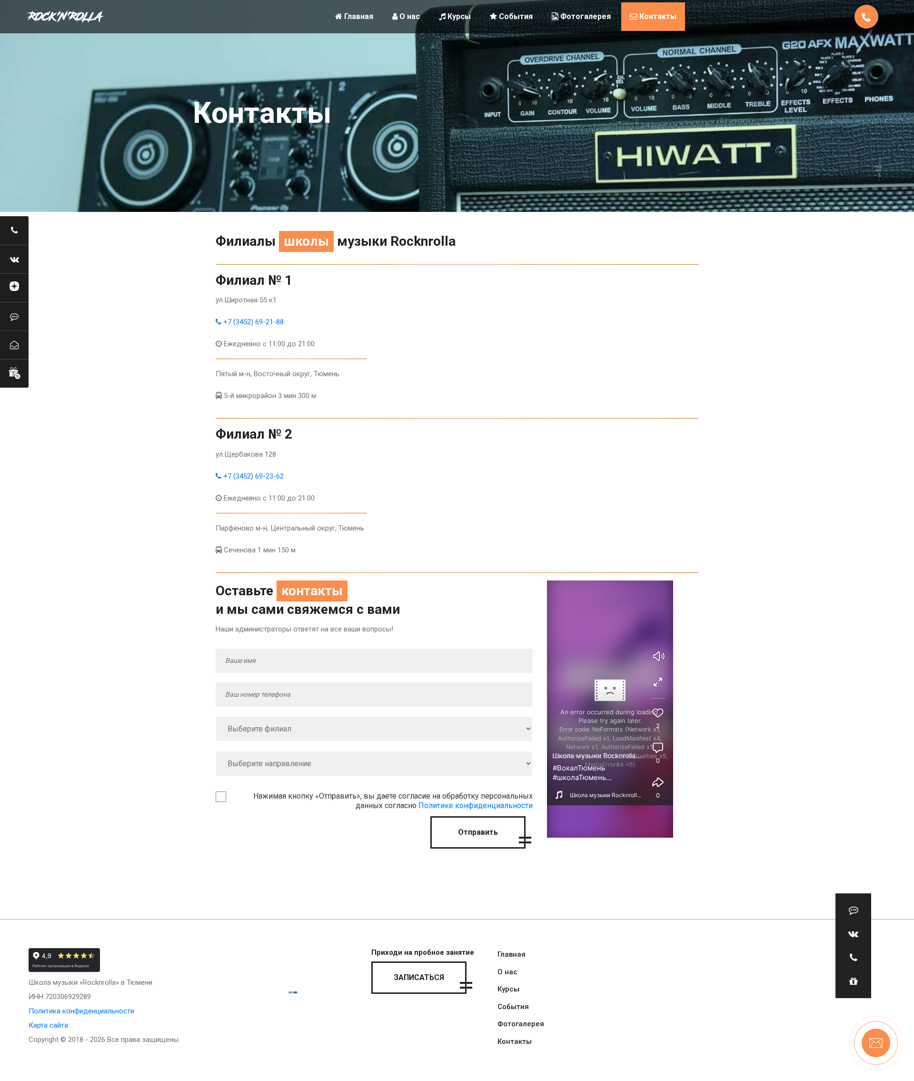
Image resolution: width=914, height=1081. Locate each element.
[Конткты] (14, 344)
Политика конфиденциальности (81, 1011)
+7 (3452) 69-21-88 (252, 322)
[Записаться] (14, 316)
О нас (408, 16)
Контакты (656, 16)
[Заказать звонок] (14, 230)
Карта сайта (48, 1025)
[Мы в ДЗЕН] (14, 287)
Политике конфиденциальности (475, 805)
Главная (357, 16)
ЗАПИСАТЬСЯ (419, 977)
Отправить (478, 832)
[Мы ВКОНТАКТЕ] (14, 259)
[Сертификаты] (14, 373)
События (515, 16)
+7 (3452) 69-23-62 (252, 476)
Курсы (458, 16)
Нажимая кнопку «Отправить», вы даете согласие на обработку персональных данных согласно (393, 800)
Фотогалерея (584, 16)
